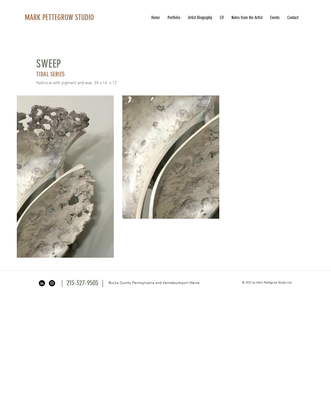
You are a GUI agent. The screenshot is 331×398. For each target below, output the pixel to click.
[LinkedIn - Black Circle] (42, 283)
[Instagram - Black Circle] (52, 283)
